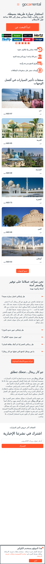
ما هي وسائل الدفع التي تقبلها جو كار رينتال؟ (18, 351)
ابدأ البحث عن (22, 27)
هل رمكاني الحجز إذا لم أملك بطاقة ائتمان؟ (17, 344)
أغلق (35, 561)
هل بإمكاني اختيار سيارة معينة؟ (13, 296)
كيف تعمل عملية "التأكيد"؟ (11, 337)
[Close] (43, 548)
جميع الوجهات (23, 271)
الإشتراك (22, 446)
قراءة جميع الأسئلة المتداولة (22, 361)
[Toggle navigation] (18, 4)
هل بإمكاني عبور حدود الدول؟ (12, 330)
